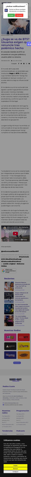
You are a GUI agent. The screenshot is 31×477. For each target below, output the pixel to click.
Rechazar (19, 15)
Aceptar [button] (15, 465)
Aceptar (11, 15)
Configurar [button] (15, 471)
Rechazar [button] (15, 468)
